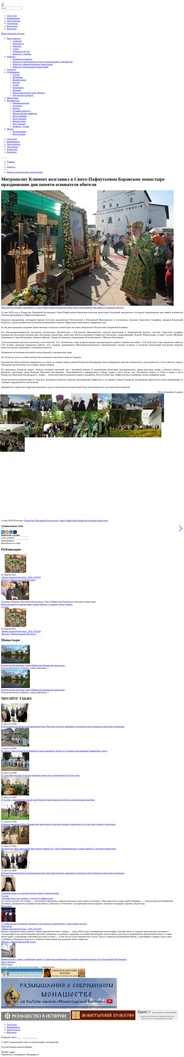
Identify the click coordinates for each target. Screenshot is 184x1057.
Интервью (18, 77)
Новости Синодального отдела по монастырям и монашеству (43, 62)
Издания (17, 90)
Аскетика (17, 105)
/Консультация (8, 962)
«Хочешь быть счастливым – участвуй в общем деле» (27, 898)
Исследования (20, 116)
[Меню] (2, 5)
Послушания (19, 124)
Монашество (13, 100)
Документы (12, 23)
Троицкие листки (21, 51)
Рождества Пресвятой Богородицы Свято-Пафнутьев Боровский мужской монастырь (66, 520)
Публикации (13, 72)
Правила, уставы (21, 126)
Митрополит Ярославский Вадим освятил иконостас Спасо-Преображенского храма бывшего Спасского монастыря (58, 848)
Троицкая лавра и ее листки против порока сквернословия (30, 893)
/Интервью (6, 906)
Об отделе (12, 16)
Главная (11, 162)
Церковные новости (22, 59)
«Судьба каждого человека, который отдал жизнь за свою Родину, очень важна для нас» (44, 923)
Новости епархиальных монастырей (30, 67)
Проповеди (18, 43)
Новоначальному (21, 103)
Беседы (16, 82)
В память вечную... (22, 111)
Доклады (17, 46)
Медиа (10, 129)
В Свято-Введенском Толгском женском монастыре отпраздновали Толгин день (40, 775)
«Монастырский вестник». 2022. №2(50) (21, 577)
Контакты (12, 28)
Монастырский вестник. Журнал (29, 93)
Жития (16, 108)
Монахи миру (19, 121)
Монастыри (12, 98)
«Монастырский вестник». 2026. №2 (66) (21, 929)
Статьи (16, 74)
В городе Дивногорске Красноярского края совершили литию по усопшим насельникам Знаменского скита (54, 751)
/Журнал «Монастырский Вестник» (18, 580)
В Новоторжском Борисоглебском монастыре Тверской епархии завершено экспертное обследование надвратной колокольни (63, 726)
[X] (15, 532)
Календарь (12, 26)
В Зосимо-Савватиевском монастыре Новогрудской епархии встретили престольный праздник (48, 800)
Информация (13, 18)
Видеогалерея (19, 131)
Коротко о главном (22, 54)
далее (12, 1052)
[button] (181, 528)
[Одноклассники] (7, 532)
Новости (11, 56)
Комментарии (19, 80)
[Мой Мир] (11, 532)
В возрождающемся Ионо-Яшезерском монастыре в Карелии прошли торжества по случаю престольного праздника (58, 824)
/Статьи (5, 607)
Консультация (19, 118)
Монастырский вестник (13, 33)
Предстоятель (13, 38)
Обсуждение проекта (23, 95)
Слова (16, 49)
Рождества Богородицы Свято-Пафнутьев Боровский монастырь (33, 665)
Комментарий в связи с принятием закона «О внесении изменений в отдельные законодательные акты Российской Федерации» (64, 959)
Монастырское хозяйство (25, 113)
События (17, 41)
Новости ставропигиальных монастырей (33, 64)
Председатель (13, 21)
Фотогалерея (19, 134)
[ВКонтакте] (3, 532)
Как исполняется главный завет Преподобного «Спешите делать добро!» (37, 604)
